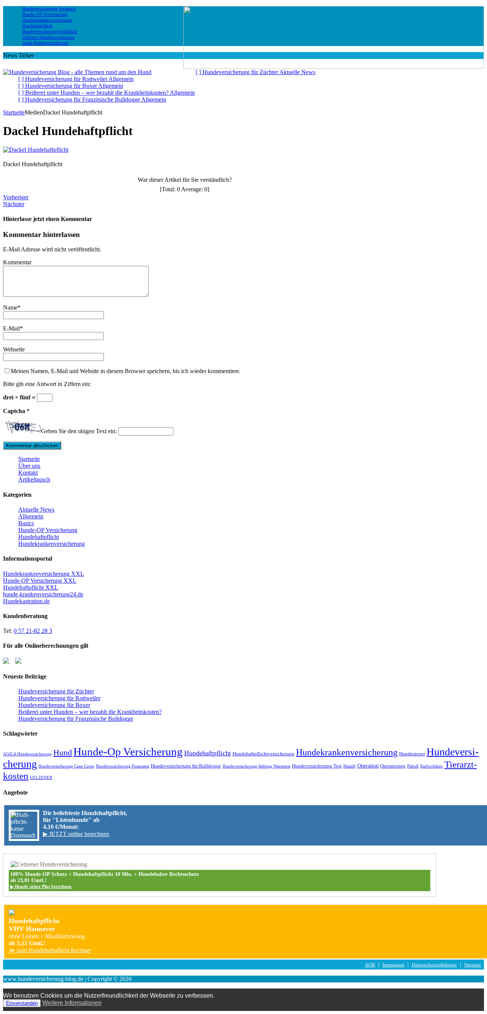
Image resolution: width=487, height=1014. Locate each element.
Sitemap (472, 965)
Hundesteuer (412, 754)
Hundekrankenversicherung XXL (43, 574)
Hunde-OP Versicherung (47, 530)
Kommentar (17, 262)
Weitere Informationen (72, 1003)
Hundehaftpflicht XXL (30, 587)
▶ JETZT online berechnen (76, 834)
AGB (370, 965)
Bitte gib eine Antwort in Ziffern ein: (47, 384)
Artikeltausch (34, 479)
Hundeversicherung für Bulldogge (186, 766)
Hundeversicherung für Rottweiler (59, 698)
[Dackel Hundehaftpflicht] (35, 149)
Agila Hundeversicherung (45, 43)
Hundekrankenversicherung (51, 543)
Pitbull (413, 766)
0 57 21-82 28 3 (33, 631)
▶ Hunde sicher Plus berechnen (41, 886)
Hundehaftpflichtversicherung (263, 754)
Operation (368, 766)
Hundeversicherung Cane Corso (66, 766)
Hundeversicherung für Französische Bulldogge (75, 718)
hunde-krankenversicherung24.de (43, 594)
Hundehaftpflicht (38, 537)
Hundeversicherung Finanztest (122, 766)
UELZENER (41, 778)
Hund (62, 752)
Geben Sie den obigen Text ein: (79, 431)
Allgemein (30, 516)
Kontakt (28, 472)
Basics (26, 523)
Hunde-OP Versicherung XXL (39, 580)
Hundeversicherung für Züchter (56, 691)
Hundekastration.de (26, 601)
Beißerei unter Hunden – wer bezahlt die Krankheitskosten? (90, 712)
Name (10, 307)
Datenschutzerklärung (434, 965)
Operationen (393, 766)
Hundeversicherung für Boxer (54, 705)
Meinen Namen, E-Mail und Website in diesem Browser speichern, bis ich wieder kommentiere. (125, 371)
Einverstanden (22, 1003)
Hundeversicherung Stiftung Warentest (256, 766)
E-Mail (11, 328)
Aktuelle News (36, 509)
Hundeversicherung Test (317, 766)
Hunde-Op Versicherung (128, 751)
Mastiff (349, 766)
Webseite (14, 349)
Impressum (393, 965)
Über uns (29, 465)
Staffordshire (431, 766)
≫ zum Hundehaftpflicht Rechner (50, 950)
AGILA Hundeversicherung (27, 754)
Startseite (29, 459)
